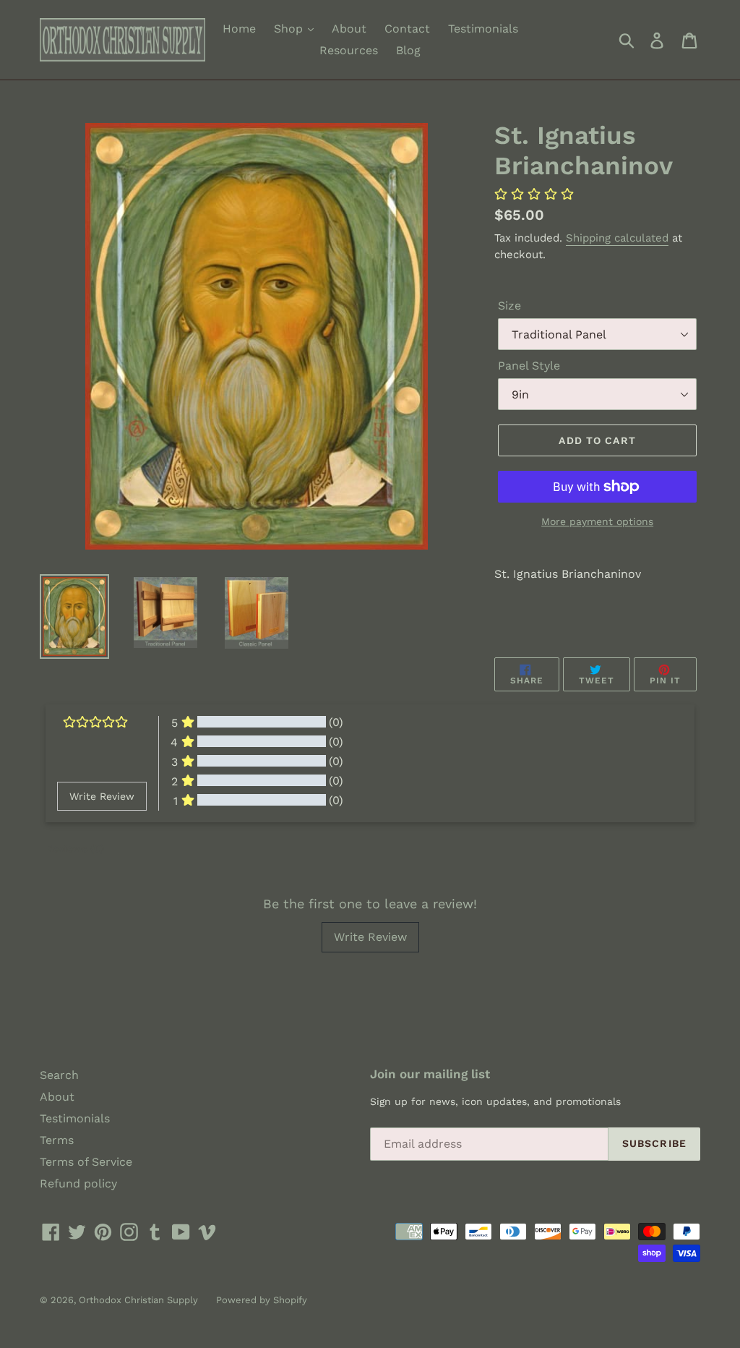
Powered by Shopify (261, 1299)
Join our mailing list (430, 1074)
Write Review (370, 937)
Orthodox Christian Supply (138, 1299)
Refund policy (78, 1183)
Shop (290, 28)
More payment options (597, 521)
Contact (407, 28)
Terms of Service (86, 1162)
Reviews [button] (75, 848)
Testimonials (483, 28)
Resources (348, 50)
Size (509, 305)
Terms (57, 1140)
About (349, 28)
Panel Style (529, 365)
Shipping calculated (617, 237)
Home (239, 28)
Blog (408, 50)
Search (59, 1075)
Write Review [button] (101, 796)
